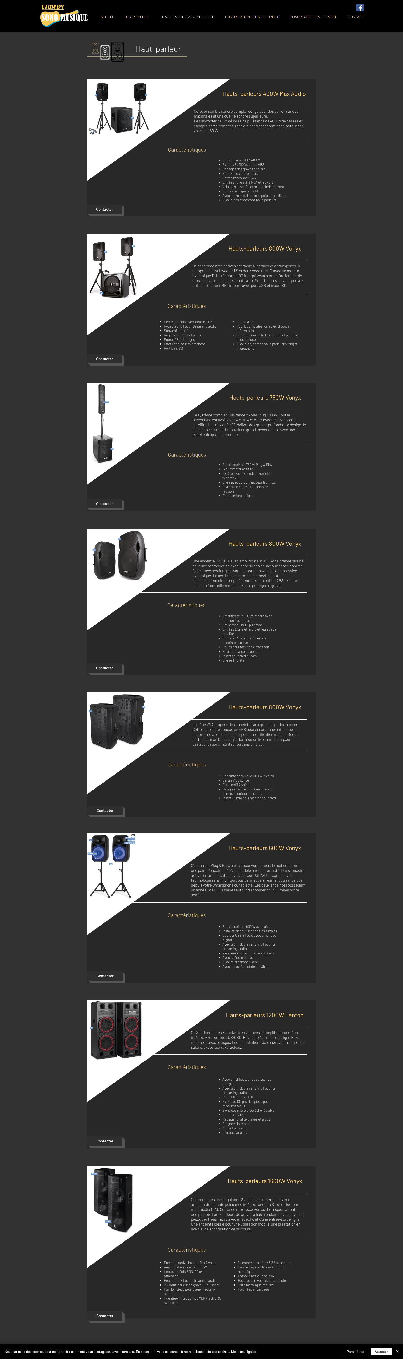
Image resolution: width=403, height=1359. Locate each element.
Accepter (381, 1351)
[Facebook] (360, 7)
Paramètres (355, 1351)
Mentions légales (243, 1351)
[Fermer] (397, 1351)
